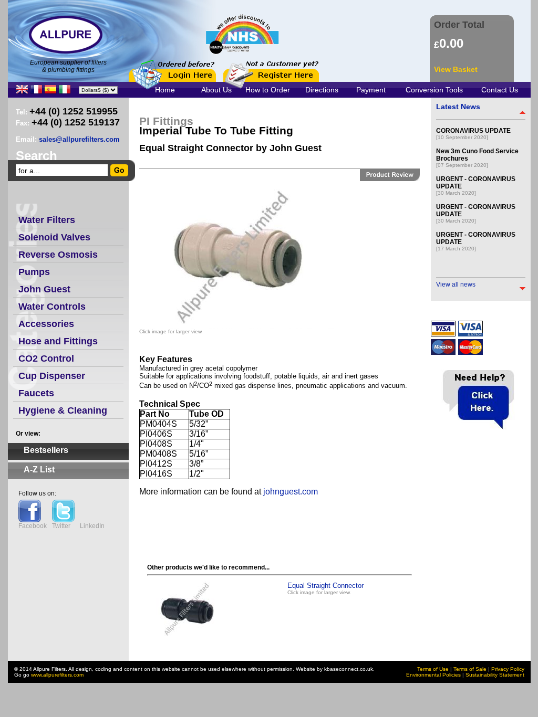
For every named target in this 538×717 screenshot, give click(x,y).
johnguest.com (290, 491)
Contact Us (499, 90)
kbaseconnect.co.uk (348, 669)
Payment (371, 90)
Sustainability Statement (494, 675)
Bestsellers (46, 450)
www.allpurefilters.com (57, 675)
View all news (455, 284)
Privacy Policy (507, 669)
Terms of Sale (470, 669)
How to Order (267, 90)
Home (165, 90)
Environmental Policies (433, 675)
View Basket (456, 69)
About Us (216, 90)
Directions (321, 90)
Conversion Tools (434, 90)
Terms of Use (433, 669)
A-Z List (39, 469)
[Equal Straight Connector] (189, 638)
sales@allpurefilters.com (79, 139)
